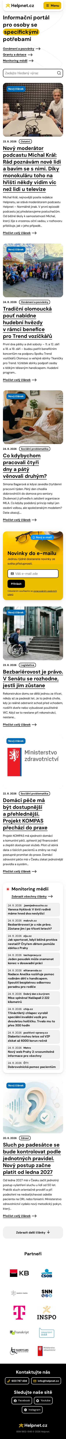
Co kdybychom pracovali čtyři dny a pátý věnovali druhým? (25, 465)
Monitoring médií (15, 61)
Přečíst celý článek (17, 233)
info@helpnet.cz (48, 1381)
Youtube (45, 1400)
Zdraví (25, 1138)
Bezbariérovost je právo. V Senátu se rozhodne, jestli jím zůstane (33, 678)
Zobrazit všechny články (29, 896)
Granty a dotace (14, 54)
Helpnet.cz (22, 5)
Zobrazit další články (30, 1232)
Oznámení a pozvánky (18, 49)
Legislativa (27, 665)
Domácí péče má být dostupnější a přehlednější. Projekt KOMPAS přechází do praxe (25, 814)
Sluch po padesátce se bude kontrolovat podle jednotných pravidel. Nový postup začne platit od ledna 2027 (32, 1158)
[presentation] (33, 110)
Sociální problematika (34, 448)
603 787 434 (19, 1381)
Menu (55, 6)
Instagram (34, 1409)
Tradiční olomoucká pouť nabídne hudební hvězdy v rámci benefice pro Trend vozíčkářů (27, 322)
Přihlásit (16, 583)
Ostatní (25, 141)
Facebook (24, 1400)
